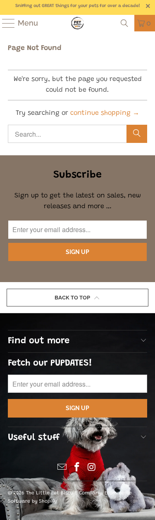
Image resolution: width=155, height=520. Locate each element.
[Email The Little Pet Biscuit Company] (62, 469)
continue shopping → (104, 113)
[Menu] (5, 23)
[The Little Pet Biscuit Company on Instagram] (92, 469)
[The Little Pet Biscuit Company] (78, 23)
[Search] (124, 23)
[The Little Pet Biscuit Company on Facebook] (77, 469)
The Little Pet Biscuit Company (63, 493)
